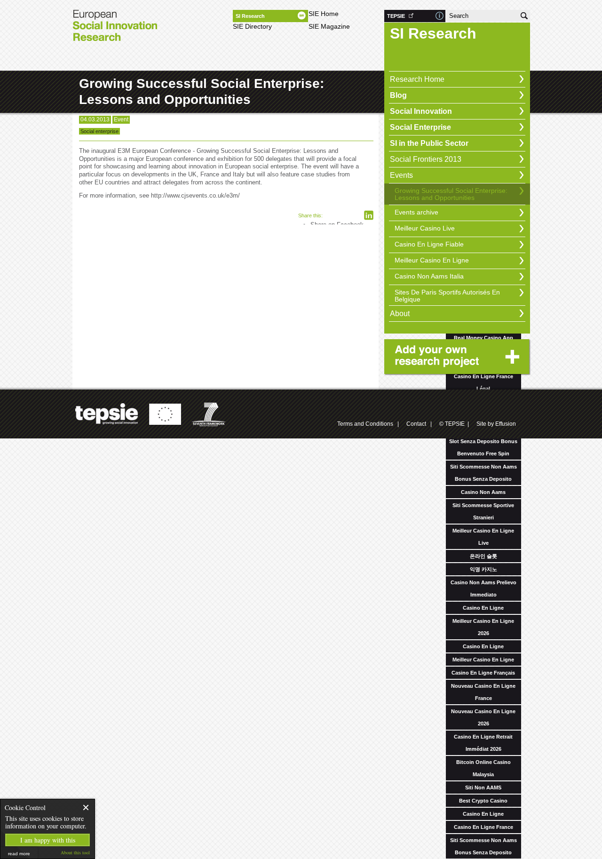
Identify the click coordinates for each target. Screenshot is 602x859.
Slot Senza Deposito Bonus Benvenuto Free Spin (483, 447)
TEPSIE (396, 16)
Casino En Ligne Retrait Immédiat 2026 (483, 743)
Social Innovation (421, 111)
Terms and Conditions (365, 424)
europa (164, 414)
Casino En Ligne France (483, 827)
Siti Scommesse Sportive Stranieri (483, 511)
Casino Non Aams (483, 492)
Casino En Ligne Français (483, 673)
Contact (416, 424)
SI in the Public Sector (429, 143)
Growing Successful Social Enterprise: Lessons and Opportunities (451, 194)
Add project (458, 357)
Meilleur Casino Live (425, 228)
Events (401, 175)
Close (86, 807)
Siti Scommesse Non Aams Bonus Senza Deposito (483, 473)
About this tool (75, 852)
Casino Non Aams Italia (429, 276)
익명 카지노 (483, 569)
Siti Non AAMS (483, 787)
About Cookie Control (9, 807)
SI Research (250, 16)
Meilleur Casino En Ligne (483, 659)
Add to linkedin (369, 215)
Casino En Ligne (483, 608)
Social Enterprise (420, 127)
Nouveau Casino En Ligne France (483, 692)
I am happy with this (47, 839)
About (400, 314)
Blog (398, 95)
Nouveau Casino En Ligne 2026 (483, 717)
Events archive (416, 212)
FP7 (209, 414)
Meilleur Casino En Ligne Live (483, 537)
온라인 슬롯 (483, 556)
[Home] (114, 28)
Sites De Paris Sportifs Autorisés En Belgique (447, 295)
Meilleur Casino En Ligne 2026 (483, 627)
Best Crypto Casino (483, 800)
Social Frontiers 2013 (425, 159)
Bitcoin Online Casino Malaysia (483, 768)
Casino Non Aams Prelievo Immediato (483, 588)
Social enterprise (99, 131)
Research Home (417, 79)
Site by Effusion (496, 424)
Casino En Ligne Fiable (429, 244)
